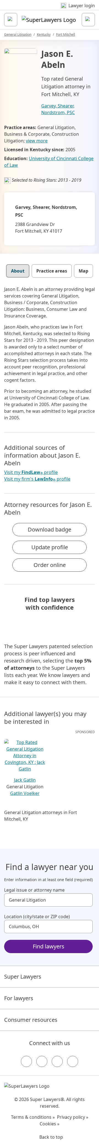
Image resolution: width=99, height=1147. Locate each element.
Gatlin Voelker (25, 793)
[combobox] (48, 900)
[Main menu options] (10, 19)
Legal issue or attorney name (34, 890)
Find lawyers (48, 946)
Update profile (49, 547)
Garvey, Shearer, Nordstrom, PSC (58, 109)
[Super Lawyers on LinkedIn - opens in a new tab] (72, 1061)
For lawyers (18, 998)
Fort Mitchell (65, 34)
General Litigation (17, 34)
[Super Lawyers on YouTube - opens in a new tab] (57, 1061)
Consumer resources (30, 1019)
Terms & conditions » (33, 1117)
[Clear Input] (86, 900)
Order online (50, 565)
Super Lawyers (22, 976)
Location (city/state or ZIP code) (37, 917)
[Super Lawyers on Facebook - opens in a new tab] (26, 1061)
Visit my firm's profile (37, 479)
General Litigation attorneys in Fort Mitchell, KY (40, 815)
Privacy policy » (72, 1117)
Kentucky (44, 34)
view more (37, 141)
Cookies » (49, 1124)
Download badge (49, 529)
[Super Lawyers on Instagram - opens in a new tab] (41, 1061)
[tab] (17, 271)
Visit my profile (31, 472)
